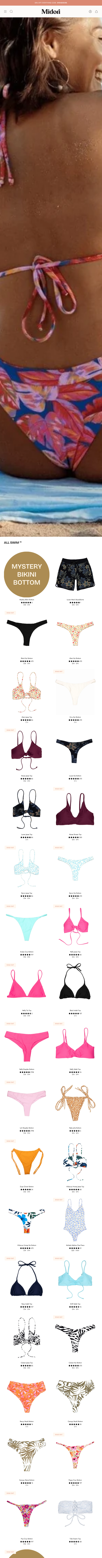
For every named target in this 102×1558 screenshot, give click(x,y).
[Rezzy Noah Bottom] (27, 1396)
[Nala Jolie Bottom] (75, 1103)
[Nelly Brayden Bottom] (27, 1044)
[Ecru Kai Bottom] (75, 692)
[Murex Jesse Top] (27, 751)
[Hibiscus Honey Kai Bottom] (27, 1220)
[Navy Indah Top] (27, 1279)
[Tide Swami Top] (75, 1513)
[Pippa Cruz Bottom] (75, 1455)
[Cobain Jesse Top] (27, 1337)
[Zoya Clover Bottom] (27, 1161)
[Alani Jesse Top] (27, 692)
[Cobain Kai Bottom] (75, 1337)
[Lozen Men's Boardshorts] (75, 574)
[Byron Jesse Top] (27, 868)
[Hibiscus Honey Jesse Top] (75, 1161)
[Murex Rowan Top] (75, 809)
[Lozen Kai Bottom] (75, 751)
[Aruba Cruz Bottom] (27, 927)
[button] (26, 602)
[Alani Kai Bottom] (75, 633)
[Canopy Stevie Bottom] (27, 1455)
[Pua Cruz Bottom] (27, 1513)
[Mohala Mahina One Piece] (75, 1220)
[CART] (96, 11)
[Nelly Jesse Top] (75, 927)
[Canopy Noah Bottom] (75, 1396)
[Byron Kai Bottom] (75, 868)
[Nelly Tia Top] (27, 985)
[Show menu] (5, 11)
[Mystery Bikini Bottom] (27, 574)
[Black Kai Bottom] (27, 633)
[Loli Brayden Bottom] (27, 1103)
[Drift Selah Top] (75, 1279)
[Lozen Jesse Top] (27, 809)
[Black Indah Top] (75, 985)
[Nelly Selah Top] (75, 1044)
